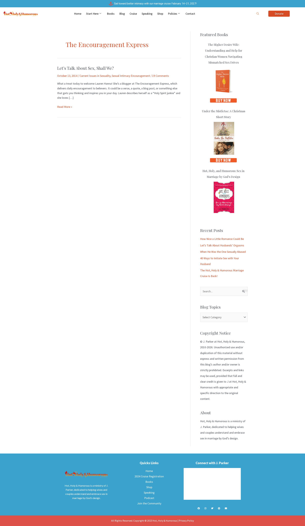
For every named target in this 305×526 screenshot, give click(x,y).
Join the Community (149, 503)
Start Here (92, 13)
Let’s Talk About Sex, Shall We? (85, 68)
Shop (160, 13)
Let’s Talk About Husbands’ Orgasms (222, 245)
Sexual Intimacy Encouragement (131, 76)
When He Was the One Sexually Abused (223, 252)
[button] (257, 13)
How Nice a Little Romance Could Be (222, 239)
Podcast (149, 498)
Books (111, 13)
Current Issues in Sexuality (95, 76)
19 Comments (160, 76)
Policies (172, 13)
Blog (122, 13)
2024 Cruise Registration (149, 476)
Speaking (147, 13)
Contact (190, 13)
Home (77, 13)
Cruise (133, 13)
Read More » (64, 106)
